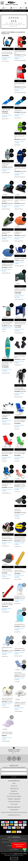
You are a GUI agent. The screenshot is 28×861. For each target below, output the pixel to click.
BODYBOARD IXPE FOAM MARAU (20, 60)
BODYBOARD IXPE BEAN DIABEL (20, 92)
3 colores (17, 78)
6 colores (17, 226)
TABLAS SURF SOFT (5, 118)
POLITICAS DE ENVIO (14, 793)
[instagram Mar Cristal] (9, 758)
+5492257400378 (14, 809)
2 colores (5, 226)
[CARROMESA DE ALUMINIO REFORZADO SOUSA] (8, 406)
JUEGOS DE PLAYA (5, 61)
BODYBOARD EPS (17, 603)
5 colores (17, 46)
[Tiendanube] (14, 837)
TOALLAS (3, 331)
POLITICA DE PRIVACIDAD (14, 801)
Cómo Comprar (14, 804)
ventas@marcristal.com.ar (14, 815)
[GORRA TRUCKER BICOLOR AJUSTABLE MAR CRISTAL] (8, 558)
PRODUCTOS (14, 786)
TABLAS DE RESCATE (18, 579)
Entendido (14, 858)
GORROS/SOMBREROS (6, 578)
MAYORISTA (14, 791)
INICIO (14, 783)
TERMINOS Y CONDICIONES (14, 799)
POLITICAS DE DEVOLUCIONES (14, 796)
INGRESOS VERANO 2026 (18, 299)
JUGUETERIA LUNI (14, 788)
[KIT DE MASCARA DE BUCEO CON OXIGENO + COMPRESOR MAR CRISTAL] (8, 42)
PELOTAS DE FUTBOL (5, 707)
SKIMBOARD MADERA (5, 172)
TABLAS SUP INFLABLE (6, 373)
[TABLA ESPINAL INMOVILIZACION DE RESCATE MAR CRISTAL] (20, 558)
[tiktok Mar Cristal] (19, 758)
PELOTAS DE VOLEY (17, 546)
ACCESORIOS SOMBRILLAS (19, 265)
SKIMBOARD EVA (5, 656)
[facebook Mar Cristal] (14, 758)
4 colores (5, 104)
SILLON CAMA (16, 491)
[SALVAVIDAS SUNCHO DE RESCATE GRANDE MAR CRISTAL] (8, 591)
